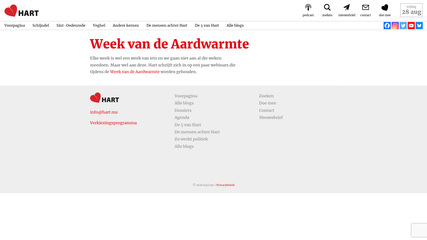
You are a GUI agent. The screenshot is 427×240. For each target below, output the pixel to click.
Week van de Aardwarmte (135, 71)
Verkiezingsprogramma (113, 122)
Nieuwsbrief (271, 117)
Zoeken (266, 95)
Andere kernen (126, 25)
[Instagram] (395, 25)
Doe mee (267, 103)
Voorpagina (14, 25)
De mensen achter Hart (167, 25)
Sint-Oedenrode (70, 25)
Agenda (182, 117)
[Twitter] (403, 25)
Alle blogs (235, 25)
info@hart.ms (104, 112)
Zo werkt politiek (191, 139)
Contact (266, 110)
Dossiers (183, 110)
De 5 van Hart (207, 25)
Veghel (99, 25)
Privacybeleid (225, 185)
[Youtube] (411, 25)
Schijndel (40, 25)
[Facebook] (387, 25)
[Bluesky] (419, 25)
